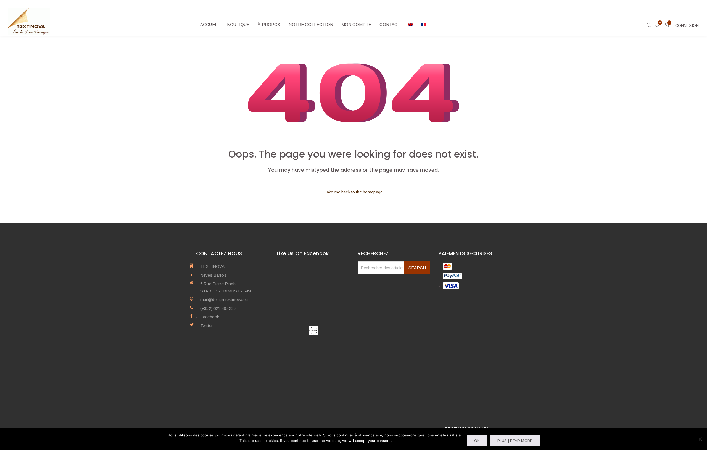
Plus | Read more (514, 441)
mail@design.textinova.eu (224, 299)
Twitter (206, 325)
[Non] (700, 439)
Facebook (209, 317)
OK (476, 441)
